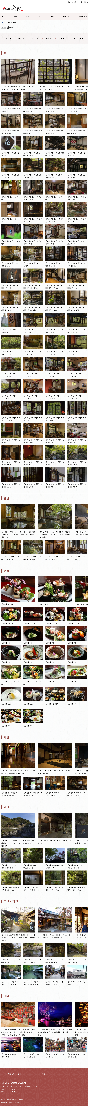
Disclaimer (4, 1102)
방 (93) (8, 38)
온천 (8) (21, 38)
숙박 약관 (41, 1074)
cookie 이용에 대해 (14, 1102)
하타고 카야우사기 (13, 1082)
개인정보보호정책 (14, 1074)
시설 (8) (49, 38)
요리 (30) (35, 38)
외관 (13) (63, 38)
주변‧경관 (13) (79, 38)
